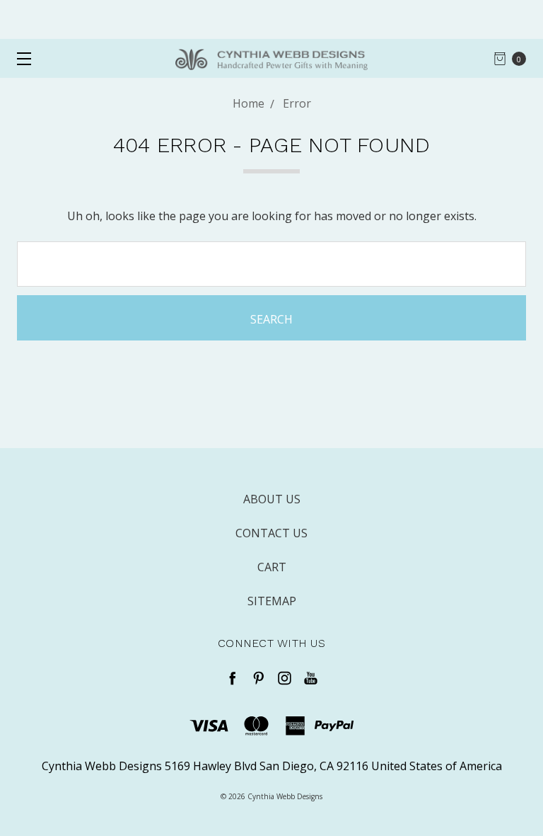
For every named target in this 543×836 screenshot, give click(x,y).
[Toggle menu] (19, 58)
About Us (271, 499)
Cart (271, 567)
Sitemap (271, 601)
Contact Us (271, 533)
